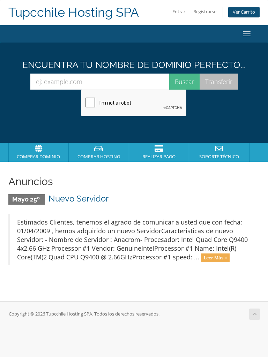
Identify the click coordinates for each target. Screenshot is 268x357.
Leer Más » (215, 258)
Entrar (178, 12)
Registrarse (204, 12)
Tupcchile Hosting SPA (73, 12)
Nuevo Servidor (79, 198)
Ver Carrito (244, 12)
